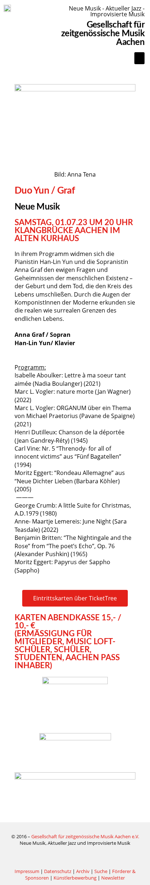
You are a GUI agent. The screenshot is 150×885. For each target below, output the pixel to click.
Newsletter (113, 877)
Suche (100, 871)
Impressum (27, 871)
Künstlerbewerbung (76, 877)
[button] (139, 58)
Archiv (83, 871)
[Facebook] (75, 857)
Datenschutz (57, 871)
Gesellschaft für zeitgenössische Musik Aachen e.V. (85, 836)
